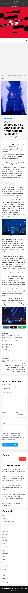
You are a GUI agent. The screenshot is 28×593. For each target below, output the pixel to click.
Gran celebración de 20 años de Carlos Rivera (18, 337)
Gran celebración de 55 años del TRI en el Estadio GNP (7, 346)
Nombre (5, 412)
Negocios (9, 3)
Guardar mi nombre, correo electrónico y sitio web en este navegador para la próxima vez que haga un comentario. (13, 436)
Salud (4, 569)
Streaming (15, 3)
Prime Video (5, 566)
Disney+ (4, 534)
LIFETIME (5, 547)
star (3, 572)
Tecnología (21, 3)
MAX (3, 550)
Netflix (4, 556)
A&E (3, 515)
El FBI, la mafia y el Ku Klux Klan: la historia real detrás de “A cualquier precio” (12, 487)
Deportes (5, 531)
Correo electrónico (19, 414)
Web (3, 423)
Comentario (6, 393)
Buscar (6, 455)
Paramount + (6, 563)
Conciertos (8, 118)
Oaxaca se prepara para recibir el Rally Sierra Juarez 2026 (12, 504)
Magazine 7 (22, 588)
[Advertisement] (14, 57)
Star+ (4, 575)
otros (3, 560)
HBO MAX (5, 541)
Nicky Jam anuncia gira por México (12, 360)
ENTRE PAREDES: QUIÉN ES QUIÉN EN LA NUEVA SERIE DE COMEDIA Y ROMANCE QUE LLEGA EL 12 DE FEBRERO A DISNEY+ (15, 367)
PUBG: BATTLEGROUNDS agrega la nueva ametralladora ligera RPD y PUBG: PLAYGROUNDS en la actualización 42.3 (13, 496)
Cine (4, 3)
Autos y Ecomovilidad (8, 522)
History (4, 544)
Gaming (4, 537)
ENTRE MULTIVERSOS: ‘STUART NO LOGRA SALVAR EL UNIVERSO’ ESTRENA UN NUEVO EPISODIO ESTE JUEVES (13, 478)
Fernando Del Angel (11, 137)
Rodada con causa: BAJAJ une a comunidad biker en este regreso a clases (13, 470)
